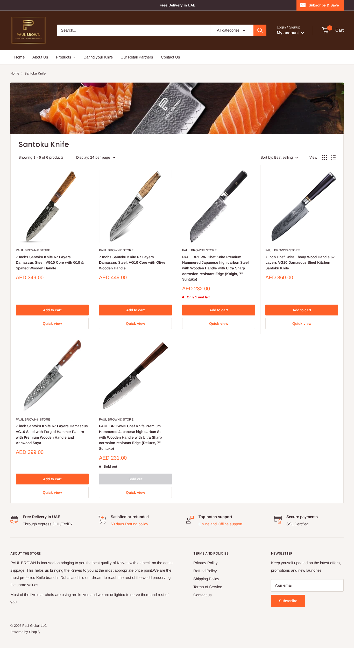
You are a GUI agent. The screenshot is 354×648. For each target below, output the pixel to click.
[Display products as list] (333, 157)
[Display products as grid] (324, 157)
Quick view (52, 323)
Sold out (135, 479)
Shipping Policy (206, 579)
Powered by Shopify (25, 632)
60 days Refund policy (129, 524)
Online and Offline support (220, 524)
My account (288, 33)
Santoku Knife (35, 73)
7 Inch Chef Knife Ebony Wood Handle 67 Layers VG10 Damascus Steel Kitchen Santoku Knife (300, 262)
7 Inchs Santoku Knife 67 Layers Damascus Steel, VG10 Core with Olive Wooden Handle (132, 262)
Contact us (202, 595)
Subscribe (288, 601)
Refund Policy (205, 571)
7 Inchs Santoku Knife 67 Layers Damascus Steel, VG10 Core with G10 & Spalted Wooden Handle (50, 262)
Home (14, 73)
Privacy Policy (205, 563)
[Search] (259, 30)
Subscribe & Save (324, 5)
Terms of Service (207, 587)
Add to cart (52, 310)
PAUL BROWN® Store (33, 250)
